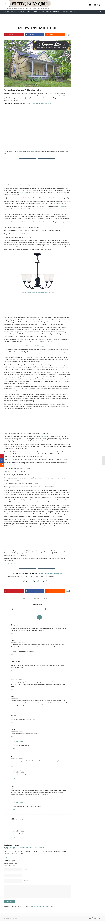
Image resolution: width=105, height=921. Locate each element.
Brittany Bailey (47, 598)
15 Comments (36, 598)
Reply (12, 633)
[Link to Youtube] (90, 5)
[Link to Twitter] (99, 5)
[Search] (100, 12)
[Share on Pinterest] (45, 609)
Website (26, 880)
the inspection (42, 436)
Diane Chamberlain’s (26, 192)
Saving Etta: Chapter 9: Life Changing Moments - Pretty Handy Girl (24, 847)
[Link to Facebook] (97, 5)
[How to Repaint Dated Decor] (103, 460)
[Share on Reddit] (2, 465)
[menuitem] (7, 12)
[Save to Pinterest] (2, 456)
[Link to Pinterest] (92, 5)
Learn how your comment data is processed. (40, 906)
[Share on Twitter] (29, 609)
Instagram (30, 151)
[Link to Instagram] (95, 5)
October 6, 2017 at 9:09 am (11, 848)
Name (26, 869)
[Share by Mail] (62, 609)
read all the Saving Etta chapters (42, 103)
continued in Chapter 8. (13, 564)
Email (25, 875)
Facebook (21, 151)
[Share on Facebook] (12, 609)
